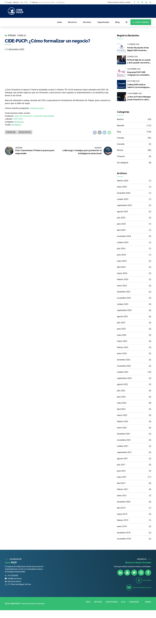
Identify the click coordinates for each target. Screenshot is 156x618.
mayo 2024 (122, 261)
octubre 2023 (122, 304)
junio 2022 (121, 397)
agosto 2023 (122, 316)
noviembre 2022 (124, 366)
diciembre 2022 (123, 360)
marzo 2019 (122, 514)
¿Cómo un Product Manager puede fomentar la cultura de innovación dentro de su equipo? (139, 98)
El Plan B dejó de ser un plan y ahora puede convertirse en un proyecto (138, 61)
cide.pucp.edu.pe (37, 108)
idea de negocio (25, 132)
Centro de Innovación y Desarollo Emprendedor (34, 116)
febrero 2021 (122, 489)
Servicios (87, 22)
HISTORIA (98, 602)
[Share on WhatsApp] (109, 132)
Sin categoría (122, 162)
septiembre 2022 (124, 378)
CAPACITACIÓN (111, 602)
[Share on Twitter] (100, 132)
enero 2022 (122, 428)
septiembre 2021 (124, 452)
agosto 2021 (122, 458)
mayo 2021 (122, 477)
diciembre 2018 (123, 532)
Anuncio (120, 119)
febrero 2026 (122, 181)
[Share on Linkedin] (104, 132)
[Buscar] (126, 22)
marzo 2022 (122, 415)
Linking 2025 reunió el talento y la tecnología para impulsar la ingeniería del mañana (139, 86)
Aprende (12, 35)
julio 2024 (121, 248)
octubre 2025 (122, 199)
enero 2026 (122, 187)
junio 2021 (121, 471)
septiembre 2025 (124, 205)
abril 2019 (121, 508)
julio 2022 (121, 390)
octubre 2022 (122, 372)
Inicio (59, 22)
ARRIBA (148, 602)
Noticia (120, 150)
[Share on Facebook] (95, 132)
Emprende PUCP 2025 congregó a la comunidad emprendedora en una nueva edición (138, 73)
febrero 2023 (122, 347)
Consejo (21, 35)
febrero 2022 (122, 421)
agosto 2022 (122, 384)
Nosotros (72, 22)
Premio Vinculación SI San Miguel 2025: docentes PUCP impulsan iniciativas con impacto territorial (138, 49)
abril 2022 (121, 409)
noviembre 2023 (124, 298)
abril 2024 (121, 267)
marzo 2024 (122, 273)
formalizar (10, 132)
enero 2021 (122, 495)
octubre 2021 (122, 446)
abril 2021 (121, 483)
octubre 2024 (122, 242)
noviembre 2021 (124, 440)
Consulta (120, 144)
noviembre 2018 (124, 539)
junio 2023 (121, 329)
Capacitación (103, 22)
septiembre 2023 (124, 310)
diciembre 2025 (123, 193)
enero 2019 (122, 526)
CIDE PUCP (18, 119)
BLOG (123, 602)
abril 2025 (121, 230)
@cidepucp (19, 122)
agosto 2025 (122, 211)
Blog (117, 22)
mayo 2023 (122, 335)
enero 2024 (122, 285)
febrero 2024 (122, 279)
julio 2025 (121, 217)
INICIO (88, 602)
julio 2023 (121, 322)
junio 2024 (121, 255)
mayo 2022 (122, 403)
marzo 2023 (122, 341)
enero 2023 (122, 353)
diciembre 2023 (123, 292)
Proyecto (121, 156)
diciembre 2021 (123, 434)
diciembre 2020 (123, 502)
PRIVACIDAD (134, 602)
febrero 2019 (122, 520)
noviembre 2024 (124, 236)
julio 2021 (121, 465)
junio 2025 (121, 224)
